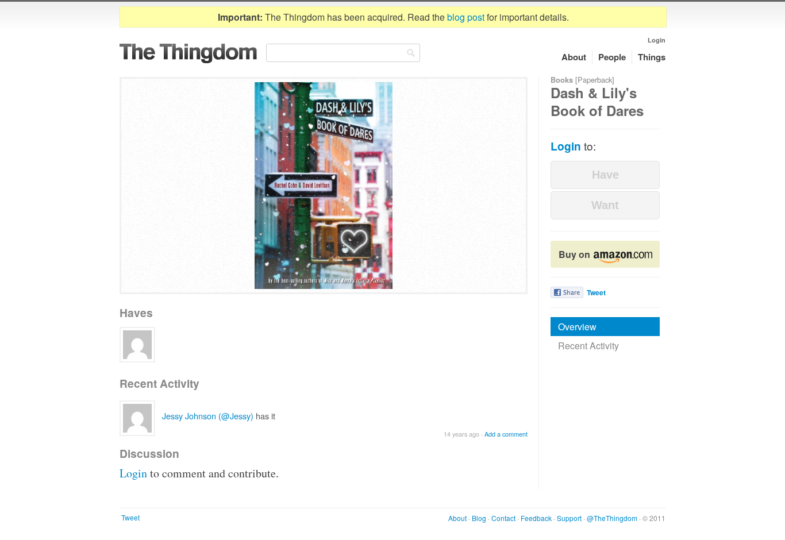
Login (656, 40)
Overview (577, 326)
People (612, 57)
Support (569, 518)
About (573, 57)
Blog (479, 518)
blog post (465, 17)
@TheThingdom (612, 518)
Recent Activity (588, 345)
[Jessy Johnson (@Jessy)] (137, 344)
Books (562, 80)
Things (651, 57)
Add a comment (506, 434)
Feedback (536, 518)
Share (567, 292)
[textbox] (343, 53)
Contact (503, 518)
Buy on (575, 254)
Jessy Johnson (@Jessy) (207, 416)
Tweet (596, 292)
